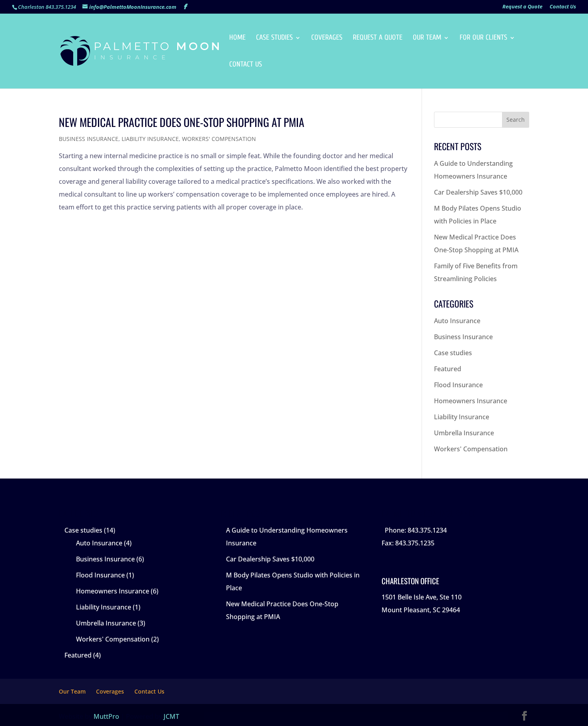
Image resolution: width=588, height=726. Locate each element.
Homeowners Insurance (470, 400)
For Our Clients (483, 38)
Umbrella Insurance (464, 432)
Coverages (326, 38)
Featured (447, 368)
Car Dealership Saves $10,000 (478, 192)
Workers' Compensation (219, 139)
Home (237, 38)
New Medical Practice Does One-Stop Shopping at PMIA (181, 122)
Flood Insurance (458, 384)
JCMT (171, 716)
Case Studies (274, 38)
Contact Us (563, 7)
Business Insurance (88, 139)
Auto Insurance (457, 320)
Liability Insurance (150, 139)
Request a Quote (522, 7)
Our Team (427, 38)
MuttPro (106, 716)
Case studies (453, 352)
